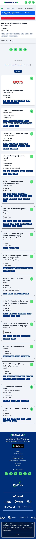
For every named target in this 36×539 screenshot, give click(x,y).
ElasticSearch (20, 268)
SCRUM (23, 336)
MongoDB (24, 123)
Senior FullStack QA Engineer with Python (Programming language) (15, 302)
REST (15, 146)
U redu (18, 534)
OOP (15, 100)
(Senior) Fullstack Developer (13, 90)
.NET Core (10, 103)
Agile (4, 103)
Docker (25, 193)
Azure (12, 223)
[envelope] (29, 473)
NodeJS (10, 123)
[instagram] (11, 473)
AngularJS (19, 121)
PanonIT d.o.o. (6, 25)
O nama (18, 451)
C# (8, 100)
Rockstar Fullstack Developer (14, 346)
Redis (4, 123)
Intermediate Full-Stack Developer (15, 133)
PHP (4, 171)
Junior (16, 125)
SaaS (17, 171)
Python (26, 121)
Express (11, 125)
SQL (8, 171)
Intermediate (14, 148)
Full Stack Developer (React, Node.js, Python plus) (13, 365)
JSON (10, 146)
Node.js (9, 221)
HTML (16, 143)
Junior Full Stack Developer (13, 110)
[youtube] (15, 473)
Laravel (22, 171)
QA (16, 313)
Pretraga (18, 71)
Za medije (18, 463)
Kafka (20, 198)
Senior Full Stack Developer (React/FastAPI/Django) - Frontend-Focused (13, 236)
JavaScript (6, 121)
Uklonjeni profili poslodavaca (18, 461)
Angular (13, 121)
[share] (25, 49)
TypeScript (21, 100)
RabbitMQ (6, 223)
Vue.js (10, 173)
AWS (20, 193)
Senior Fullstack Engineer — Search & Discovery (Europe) (16, 257)
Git (27, 143)
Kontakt (18, 465)
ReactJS (16, 196)
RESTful (5, 125)
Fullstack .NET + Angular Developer (16, 408)
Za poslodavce (18, 454)
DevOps (6, 196)
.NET (4, 100)
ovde (9, 530)
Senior (16, 103)
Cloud (28, 100)
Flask (13, 316)
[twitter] (15, 49)
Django (11, 248)
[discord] (25, 473)
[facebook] (11, 49)
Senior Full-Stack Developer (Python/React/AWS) (13, 182)
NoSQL (9, 193)
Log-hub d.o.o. (8, 113)
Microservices (12, 198)
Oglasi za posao (10, 9)
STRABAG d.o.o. (8, 92)
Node (5, 293)
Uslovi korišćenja (18, 456)
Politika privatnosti (18, 458)
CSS (12, 143)
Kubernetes (27, 198)
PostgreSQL (29, 268)
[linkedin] (20, 49)
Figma (17, 401)
